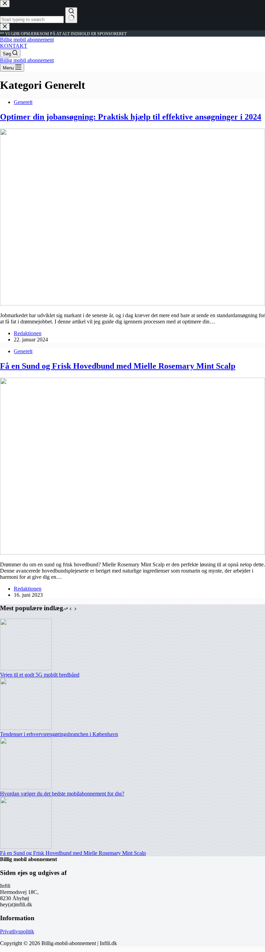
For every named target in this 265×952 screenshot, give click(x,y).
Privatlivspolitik (17, 931)
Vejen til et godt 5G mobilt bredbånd (39, 675)
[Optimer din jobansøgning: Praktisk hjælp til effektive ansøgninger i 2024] (132, 304)
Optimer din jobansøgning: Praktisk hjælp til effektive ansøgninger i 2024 (130, 116)
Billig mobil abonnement (27, 40)
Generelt (23, 102)
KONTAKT (13, 46)
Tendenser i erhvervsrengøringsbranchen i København (59, 734)
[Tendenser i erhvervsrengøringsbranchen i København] (26, 728)
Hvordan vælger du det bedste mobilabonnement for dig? (62, 794)
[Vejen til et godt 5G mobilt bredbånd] (26, 668)
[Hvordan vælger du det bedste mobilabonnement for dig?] (26, 787)
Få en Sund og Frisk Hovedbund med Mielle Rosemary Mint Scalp (117, 365)
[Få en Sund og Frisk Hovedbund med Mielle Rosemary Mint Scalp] (132, 553)
